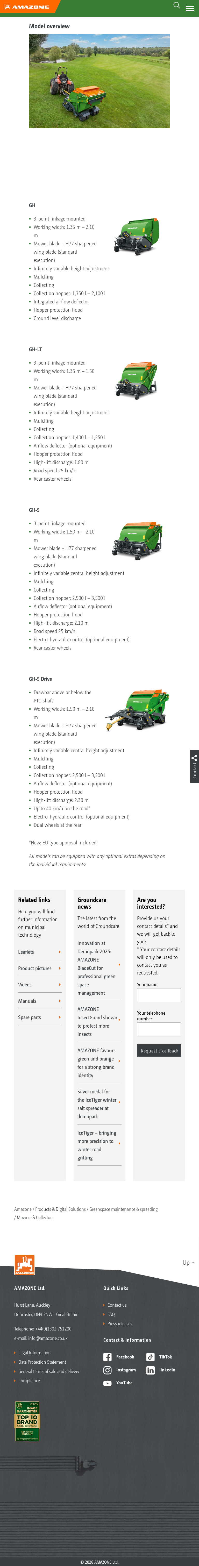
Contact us (117, 1304)
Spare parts (29, 1017)
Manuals (27, 1000)
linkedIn (166, 1369)
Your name (147, 984)
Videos (25, 984)
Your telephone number (151, 1015)
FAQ (111, 1314)
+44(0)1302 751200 (53, 1328)
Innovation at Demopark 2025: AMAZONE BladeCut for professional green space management (96, 967)
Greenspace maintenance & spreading (123, 1208)
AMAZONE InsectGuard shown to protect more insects (97, 1021)
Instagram (125, 1369)
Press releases (120, 1323)
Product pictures (35, 968)
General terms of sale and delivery (48, 1371)
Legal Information (34, 1352)
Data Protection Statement (42, 1361)
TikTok (165, 1356)
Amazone (23, 1208)
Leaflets (26, 951)
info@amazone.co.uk (48, 1337)
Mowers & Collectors (35, 1217)
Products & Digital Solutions (60, 1208)
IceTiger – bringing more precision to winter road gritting (96, 1145)
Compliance (29, 1380)
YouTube (124, 1382)
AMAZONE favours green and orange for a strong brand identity (96, 1063)
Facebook (124, 1356)
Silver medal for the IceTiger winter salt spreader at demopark (96, 1104)
